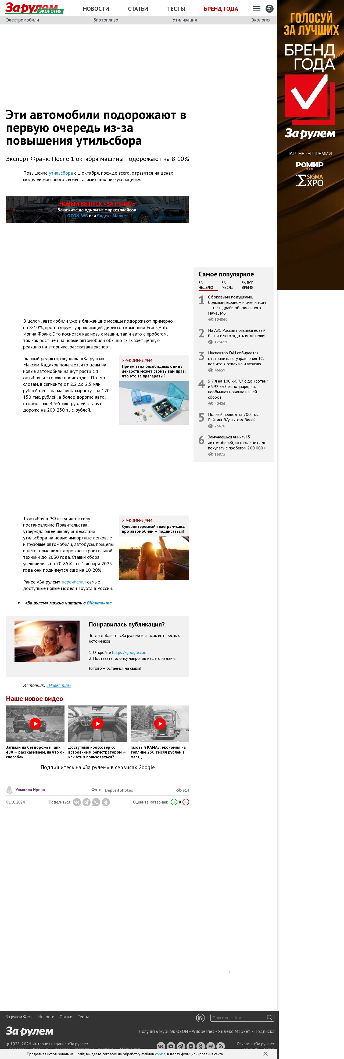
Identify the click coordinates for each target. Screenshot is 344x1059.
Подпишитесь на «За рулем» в (98, 767)
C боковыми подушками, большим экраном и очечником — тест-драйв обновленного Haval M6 (237, 305)
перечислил (74, 582)
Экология (261, 20)
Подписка (264, 1031)
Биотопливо (105, 20)
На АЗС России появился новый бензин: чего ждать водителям (237, 332)
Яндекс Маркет (112, 216)
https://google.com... (131, 652)
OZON (73, 216)
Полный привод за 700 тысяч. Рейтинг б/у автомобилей (235, 417)
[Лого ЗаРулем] (31, 8)
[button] (266, 1054)
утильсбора (61, 173)
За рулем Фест (19, 1016)
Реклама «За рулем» (255, 1043)
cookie (160, 1053)
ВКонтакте (99, 603)
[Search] (270, 1018)
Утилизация (185, 20)
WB (84, 216)
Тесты (176, 8)
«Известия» (58, 685)
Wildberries (203, 1031)
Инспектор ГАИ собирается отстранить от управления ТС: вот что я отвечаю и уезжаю (236, 358)
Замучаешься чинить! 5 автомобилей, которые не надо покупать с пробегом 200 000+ (237, 442)
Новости (96, 8)
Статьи (138, 8)
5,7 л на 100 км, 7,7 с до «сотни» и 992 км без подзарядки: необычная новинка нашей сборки (238, 389)
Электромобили (22, 20)
